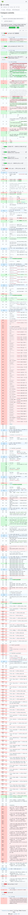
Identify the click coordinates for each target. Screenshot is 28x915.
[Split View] (23, 31)
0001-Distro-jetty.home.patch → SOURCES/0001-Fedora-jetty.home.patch (16, 57)
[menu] (23, 18)
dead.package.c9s (12, 884)
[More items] (26, 9)
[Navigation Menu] (26, 1)
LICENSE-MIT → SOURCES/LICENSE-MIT (16, 146)
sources (9, 892)
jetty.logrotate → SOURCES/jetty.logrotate (14, 152)
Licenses (15, 913)
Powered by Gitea (6, 910)
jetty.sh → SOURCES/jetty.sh (15, 163)
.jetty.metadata (11, 46)
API (19, 913)
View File (3, 35)
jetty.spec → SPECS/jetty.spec (16, 168)
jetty (7, 4)
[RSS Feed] (2, 7)
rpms (4, 4)
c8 (17, 27)
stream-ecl (12, 27)
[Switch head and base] (2, 16)
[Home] (2, 1)
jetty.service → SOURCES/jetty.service (13, 158)
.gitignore (10, 33)
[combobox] (13, 19)
